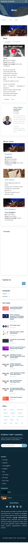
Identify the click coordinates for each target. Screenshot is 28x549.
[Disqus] (14, 252)
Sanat (5, 423)
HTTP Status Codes (15, 325)
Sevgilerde (8, 154)
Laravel (5, 419)
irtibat (19, 130)
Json (14, 416)
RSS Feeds (5, 477)
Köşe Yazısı (20, 416)
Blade (5, 409)
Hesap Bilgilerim (6, 465)
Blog (10, 20)
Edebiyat (7, 99)
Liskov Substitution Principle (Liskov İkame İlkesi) (17, 373)
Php (17, 419)
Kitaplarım (5, 468)
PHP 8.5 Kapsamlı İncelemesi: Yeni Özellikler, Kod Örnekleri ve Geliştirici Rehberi (17, 317)
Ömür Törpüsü (9, 180)
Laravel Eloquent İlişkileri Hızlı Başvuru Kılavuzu (16, 308)
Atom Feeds (5, 480)
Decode (6, 413)
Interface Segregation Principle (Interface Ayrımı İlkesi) (16, 365)
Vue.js (16, 423)
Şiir (13, 99)
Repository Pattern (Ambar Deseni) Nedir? (17, 332)
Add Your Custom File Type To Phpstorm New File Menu (17, 347)
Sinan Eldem (8, 41)
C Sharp (12, 409)
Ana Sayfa (3, 20)
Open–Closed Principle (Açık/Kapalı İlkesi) (16, 381)
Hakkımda (4, 462)
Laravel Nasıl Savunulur (16, 397)
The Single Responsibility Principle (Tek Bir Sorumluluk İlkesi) (17, 390)
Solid (11, 423)
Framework (6, 416)
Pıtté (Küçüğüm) (10, 209)
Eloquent (13, 413)
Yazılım (5, 294)
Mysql (11, 419)
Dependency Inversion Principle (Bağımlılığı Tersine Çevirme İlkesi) (17, 356)
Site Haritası (5, 474)
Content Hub (20, 409)
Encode (20, 413)
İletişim (4, 483)
